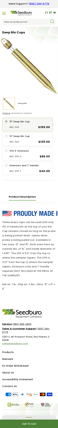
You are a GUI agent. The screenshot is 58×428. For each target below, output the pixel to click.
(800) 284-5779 (39, 3)
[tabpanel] (29, 251)
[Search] (52, 22)
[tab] (22, 197)
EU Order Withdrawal (15, 366)
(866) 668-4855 (17, 324)
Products (8, 352)
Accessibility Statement (17, 379)
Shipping (6, 113)
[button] (4, 13)
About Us (8, 372)
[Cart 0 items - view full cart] (54, 13)
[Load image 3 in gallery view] (22, 104)
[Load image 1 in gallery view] (9, 104)
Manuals (7, 359)
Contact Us (9, 386)
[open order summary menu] (29, 417)
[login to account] (46, 13)
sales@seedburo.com (15, 343)
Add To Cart (29, 423)
